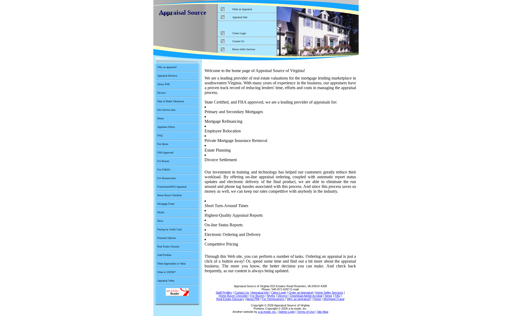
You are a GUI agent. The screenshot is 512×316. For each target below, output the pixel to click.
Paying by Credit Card (169, 229)
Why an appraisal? (167, 67)
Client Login (239, 33)
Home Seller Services (243, 49)
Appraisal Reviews (167, 75)
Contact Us (238, 41)
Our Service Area (166, 109)
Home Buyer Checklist (169, 195)
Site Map (322, 311)
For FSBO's (163, 169)
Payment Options (166, 237)
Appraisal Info (239, 17)
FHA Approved (165, 152)
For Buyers (163, 161)
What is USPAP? (166, 272)
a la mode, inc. (267, 311)
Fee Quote (162, 144)
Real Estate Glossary (168, 246)
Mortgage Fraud (165, 203)
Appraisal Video (165, 280)
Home (160, 118)
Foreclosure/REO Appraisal (171, 186)
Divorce (161, 92)
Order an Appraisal (242, 9)
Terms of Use (306, 311)
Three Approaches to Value (171, 263)
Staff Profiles (164, 255)
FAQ (159, 135)
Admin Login (287, 311)
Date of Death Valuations (170, 101)
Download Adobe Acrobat (177, 292)
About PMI (163, 84)
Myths (160, 212)
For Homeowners (166, 178)
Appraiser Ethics (166, 126)
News (160, 220)
